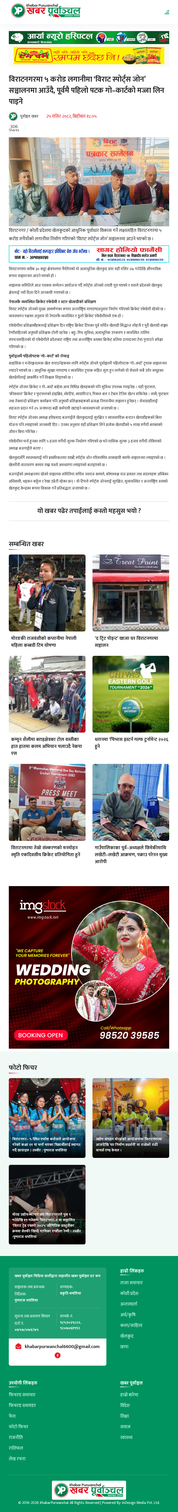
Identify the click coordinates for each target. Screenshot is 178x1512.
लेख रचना (17, 1459)
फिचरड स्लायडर (22, 1405)
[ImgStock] (89, 968)
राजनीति (16, 1438)
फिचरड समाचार (22, 1395)
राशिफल (16, 1448)
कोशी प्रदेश (129, 1293)
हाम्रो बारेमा (129, 1395)
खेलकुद (127, 1336)
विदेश (125, 1405)
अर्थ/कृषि (128, 1315)
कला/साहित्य (131, 1325)
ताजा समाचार (131, 1283)
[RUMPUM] (89, 57)
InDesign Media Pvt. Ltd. (141, 1503)
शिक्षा (124, 1416)
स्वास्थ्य (126, 1438)
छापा (124, 1347)
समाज (125, 1427)
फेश (12, 1416)
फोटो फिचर (18, 1427)
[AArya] (89, 39)
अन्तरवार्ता (128, 1304)
